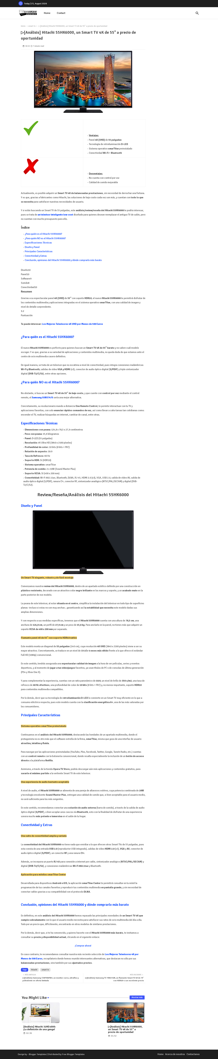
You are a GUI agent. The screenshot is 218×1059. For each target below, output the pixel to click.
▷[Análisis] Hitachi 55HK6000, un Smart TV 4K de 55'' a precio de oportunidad (125, 1029)
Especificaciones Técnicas (38, 242)
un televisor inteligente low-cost (55, 214)
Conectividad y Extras (36, 255)
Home (47, 13)
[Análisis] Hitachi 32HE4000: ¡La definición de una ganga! (39, 1028)
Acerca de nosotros (175, 1054)
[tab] (47, 13)
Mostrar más (137, 997)
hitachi (34, 969)
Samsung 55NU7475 (42, 397)
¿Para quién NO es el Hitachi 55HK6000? (45, 238)
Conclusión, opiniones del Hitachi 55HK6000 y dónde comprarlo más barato (63, 260)
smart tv (32, 26)
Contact (61, 13)
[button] (197, 13)
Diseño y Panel (32, 247)
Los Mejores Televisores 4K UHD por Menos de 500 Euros (72, 324)
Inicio (23, 26)
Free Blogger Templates (73, 1054)
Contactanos (193, 1054)
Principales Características (39, 251)
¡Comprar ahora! (83, 945)
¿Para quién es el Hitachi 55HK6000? (43, 233)
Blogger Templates (37, 1054)
